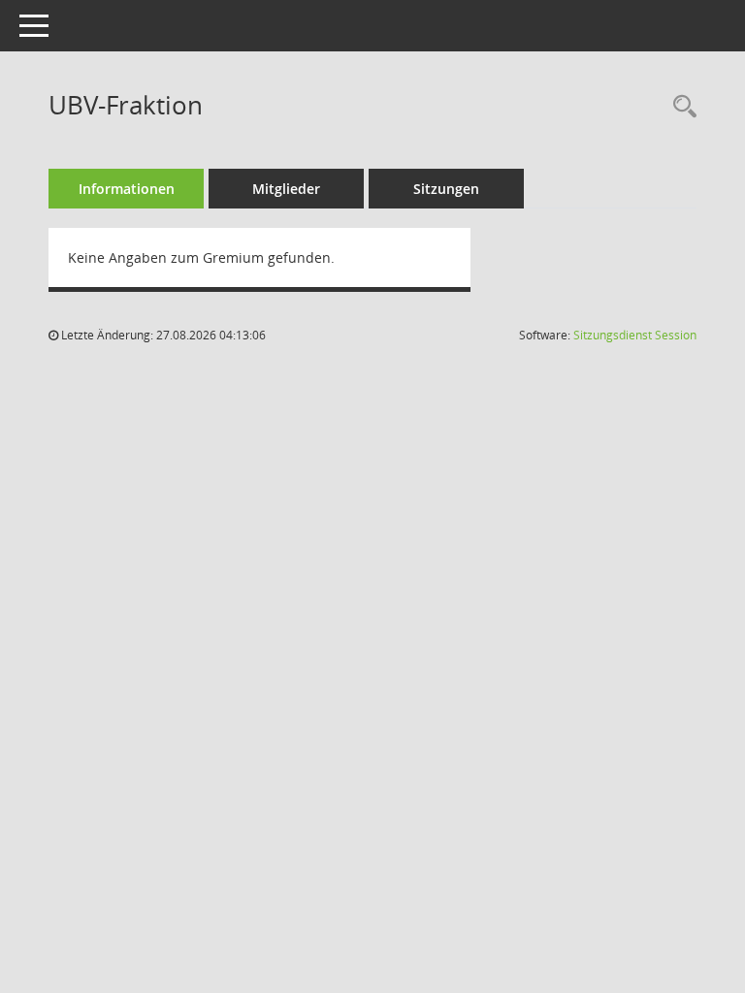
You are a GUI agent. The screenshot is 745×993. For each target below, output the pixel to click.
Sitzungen (446, 188)
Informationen (127, 188)
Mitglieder (286, 188)
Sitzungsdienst (634, 335)
